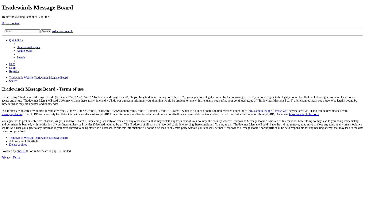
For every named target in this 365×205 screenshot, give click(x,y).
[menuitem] (28, 47)
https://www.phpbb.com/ (304, 114)
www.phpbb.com (12, 114)
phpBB (21, 151)
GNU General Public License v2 (266, 110)
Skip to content (11, 23)
